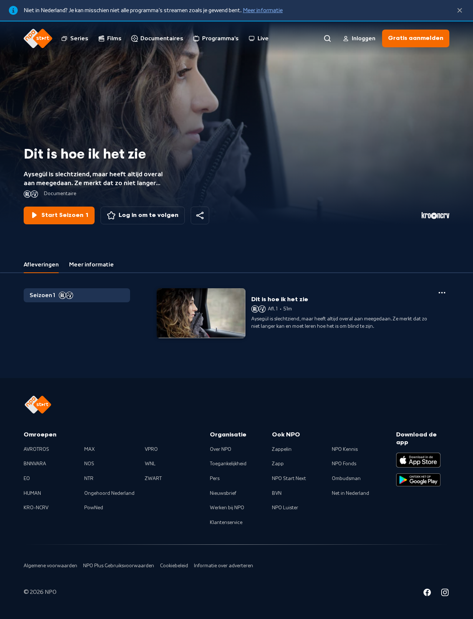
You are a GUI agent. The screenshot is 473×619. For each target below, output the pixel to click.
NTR (88, 478)
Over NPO (220, 449)
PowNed (93, 507)
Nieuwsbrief (223, 493)
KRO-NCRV (36, 507)
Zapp (278, 463)
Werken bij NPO (227, 507)
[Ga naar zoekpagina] (327, 38)
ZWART (153, 478)
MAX (89, 449)
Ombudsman (346, 478)
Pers (215, 478)
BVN (277, 493)
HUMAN (32, 493)
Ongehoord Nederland (109, 493)
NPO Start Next (289, 478)
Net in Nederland (350, 493)
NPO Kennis (345, 449)
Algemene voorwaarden (50, 565)
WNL (150, 463)
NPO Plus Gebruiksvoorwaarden (118, 565)
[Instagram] (444, 593)
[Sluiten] (459, 10)
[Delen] (200, 215)
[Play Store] (418, 480)
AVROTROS (36, 449)
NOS (89, 463)
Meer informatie (263, 10)
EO (27, 478)
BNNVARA (35, 463)
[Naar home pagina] (38, 38)
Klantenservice (226, 522)
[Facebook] (427, 593)
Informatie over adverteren (223, 565)
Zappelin (282, 449)
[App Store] (418, 460)
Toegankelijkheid (228, 463)
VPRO (151, 449)
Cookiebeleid (174, 565)
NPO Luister (285, 507)
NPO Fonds (344, 463)
